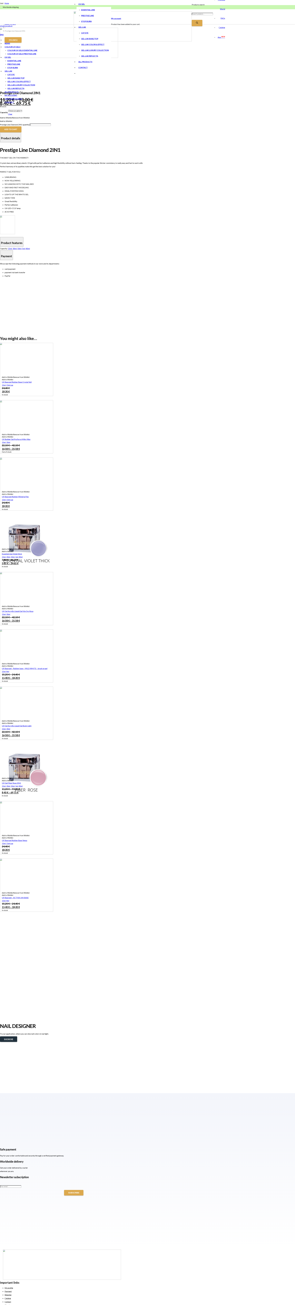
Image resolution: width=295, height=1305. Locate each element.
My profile (9, 1288)
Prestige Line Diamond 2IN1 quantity (14, 124)
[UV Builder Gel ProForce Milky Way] (26, 453)
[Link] (133, 41)
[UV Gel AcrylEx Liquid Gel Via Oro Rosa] (26, 624)
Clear (10, 114)
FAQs (223, 18)
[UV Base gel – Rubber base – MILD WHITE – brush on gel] (26, 682)
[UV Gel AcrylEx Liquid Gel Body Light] (26, 739)
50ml (19, 248)
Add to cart (10, 129)
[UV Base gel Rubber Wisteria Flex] (26, 510)
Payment (8, 1291)
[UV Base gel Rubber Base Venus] (26, 854)
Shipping (8, 1295)
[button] (15, 118)
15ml (10, 248)
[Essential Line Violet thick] (26, 567)
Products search (198, 4)
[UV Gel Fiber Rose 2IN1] (26, 796)
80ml (28, 248)
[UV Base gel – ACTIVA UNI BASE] (26, 911)
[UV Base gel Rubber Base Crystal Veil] (26, 395)
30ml (15, 248)
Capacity (4, 112)
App (221, 37)
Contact (8, 1302)
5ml (23, 248)
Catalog (222, 27)
